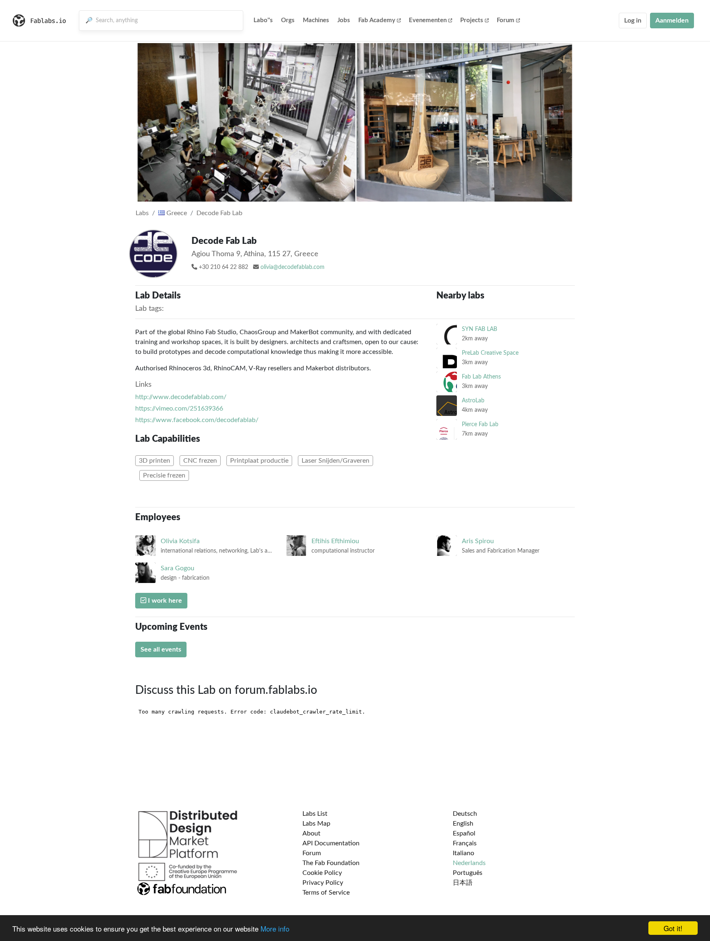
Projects (471, 20)
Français (465, 843)
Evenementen (428, 20)
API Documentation (331, 843)
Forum (505, 20)
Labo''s (263, 20)
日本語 (463, 882)
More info (274, 928)
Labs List (314, 813)
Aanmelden (672, 20)
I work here (164, 600)
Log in (632, 20)
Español (464, 833)
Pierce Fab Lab (480, 424)
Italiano (463, 853)
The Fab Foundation (331, 863)
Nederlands (469, 863)
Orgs (288, 20)
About (311, 833)
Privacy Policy (322, 882)
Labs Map (316, 823)
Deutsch (465, 813)
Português (467, 873)
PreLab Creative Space (490, 353)
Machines (316, 20)
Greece (176, 213)
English (463, 823)
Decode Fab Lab (219, 213)
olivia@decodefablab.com (292, 267)
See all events (161, 649)
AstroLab (473, 400)
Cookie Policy (322, 873)
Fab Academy (376, 20)
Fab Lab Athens (481, 377)
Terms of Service (326, 892)
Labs (142, 213)
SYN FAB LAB (479, 329)
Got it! (673, 928)
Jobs (343, 20)
